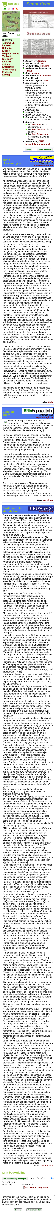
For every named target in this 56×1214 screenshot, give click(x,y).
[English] (8, 9)
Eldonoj (6, 51)
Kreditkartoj (8, 67)
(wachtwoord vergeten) (36, 1187)
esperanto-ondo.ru (44, 166)
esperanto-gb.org (45, 417)
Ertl (42, 63)
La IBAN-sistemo (7, 63)
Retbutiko (7, 48)
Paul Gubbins (39, 129)
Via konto (7, 56)
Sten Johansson (40, 134)
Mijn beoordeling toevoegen (37, 142)
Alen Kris (36, 124)
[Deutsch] (17, 9)
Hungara (44, 66)
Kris (50, 402)
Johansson (46, 1165)
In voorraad (45, 76)
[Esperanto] (4, 9)
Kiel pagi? (7, 59)
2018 (45, 80)
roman (35, 73)
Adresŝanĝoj (9, 69)
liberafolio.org (46, 512)
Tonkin (28, 71)
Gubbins (48, 500)
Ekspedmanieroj (10, 53)
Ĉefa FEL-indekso (8, 44)
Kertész (42, 61)
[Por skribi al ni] (18, 35)
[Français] (13, 9)
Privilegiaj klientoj (7, 73)
